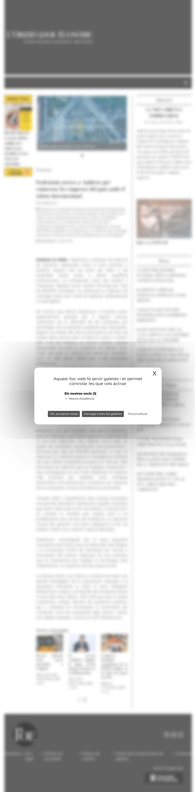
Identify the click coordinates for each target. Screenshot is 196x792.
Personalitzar (138, 414)
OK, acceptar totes (64, 414)
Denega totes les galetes (103, 414)
